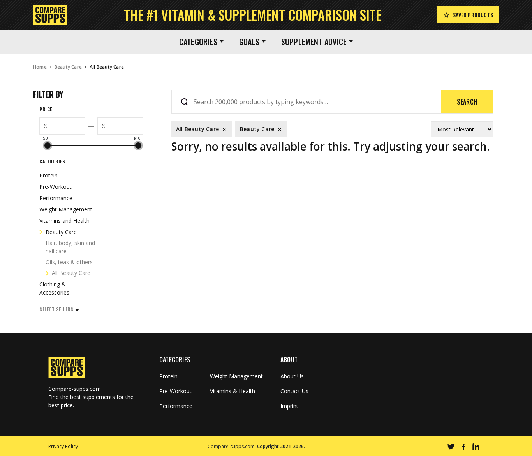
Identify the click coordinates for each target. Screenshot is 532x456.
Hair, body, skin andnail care (70, 247)
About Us (292, 376)
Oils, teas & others (69, 262)
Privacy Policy (63, 446)
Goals (249, 42)
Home (40, 67)
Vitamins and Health (64, 220)
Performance (55, 198)
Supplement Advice (314, 42)
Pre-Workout (55, 186)
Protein (48, 175)
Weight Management (65, 209)
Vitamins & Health (232, 391)
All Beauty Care (107, 67)
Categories (198, 42)
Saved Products (473, 15)
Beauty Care (68, 67)
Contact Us (294, 391)
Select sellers (56, 309)
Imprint (289, 406)
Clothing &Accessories (54, 288)
